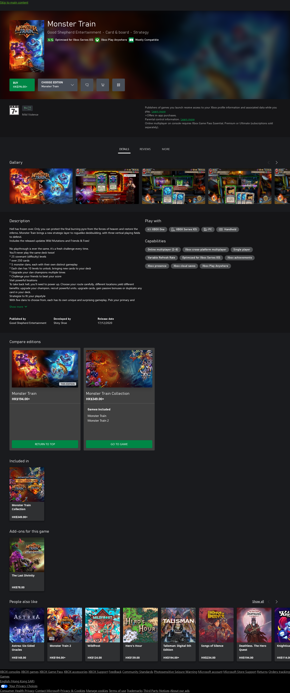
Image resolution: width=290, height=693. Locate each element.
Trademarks (135, 690)
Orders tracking (279, 671)
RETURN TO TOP (45, 444)
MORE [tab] (166, 149)
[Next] (277, 162)
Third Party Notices (156, 690)
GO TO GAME (119, 444)
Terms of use (117, 690)
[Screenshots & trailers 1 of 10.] (41, 186)
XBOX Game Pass (51, 671)
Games (4, 676)
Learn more (159, 111)
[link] (26, 494)
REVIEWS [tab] (145, 149)
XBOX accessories (76, 671)
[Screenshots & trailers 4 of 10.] (239, 186)
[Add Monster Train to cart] (102, 85)
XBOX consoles (10, 671)
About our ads (180, 690)
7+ (25, 108)
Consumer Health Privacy (17, 690)
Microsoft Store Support (239, 671)
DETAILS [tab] (124, 149)
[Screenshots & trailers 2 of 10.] (107, 186)
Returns (262, 671)
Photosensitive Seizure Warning (175, 671)
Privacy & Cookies (72, 690)
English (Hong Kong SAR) (17, 681)
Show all (258, 601)
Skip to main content (14, 2)
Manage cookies (97, 690)
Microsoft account (210, 671)
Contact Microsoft (47, 690)
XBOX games (30, 671)
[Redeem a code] (118, 85)
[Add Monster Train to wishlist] (87, 85)
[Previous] (269, 162)
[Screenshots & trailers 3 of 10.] (173, 186)
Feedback (115, 671)
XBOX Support (98, 671)
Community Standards (137, 671)
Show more (16, 306)
